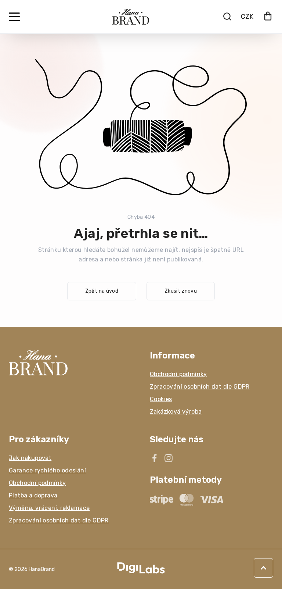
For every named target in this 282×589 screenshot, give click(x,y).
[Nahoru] (263, 568)
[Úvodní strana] (130, 17)
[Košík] (268, 16)
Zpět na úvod (101, 291)
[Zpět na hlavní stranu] (70, 362)
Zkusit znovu (180, 291)
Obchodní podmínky (178, 374)
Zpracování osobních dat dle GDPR (200, 386)
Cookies (161, 399)
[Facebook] (154, 458)
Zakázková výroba (176, 411)
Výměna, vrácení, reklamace (49, 507)
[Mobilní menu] (14, 17)
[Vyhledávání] (227, 16)
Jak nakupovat (30, 457)
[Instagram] (168, 458)
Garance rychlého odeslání (47, 470)
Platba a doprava (33, 495)
